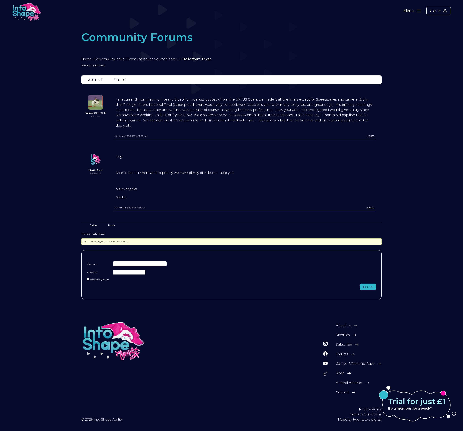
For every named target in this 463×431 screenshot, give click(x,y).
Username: (92, 264)
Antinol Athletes (349, 383)
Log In (368, 286)
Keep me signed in (99, 279)
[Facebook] (325, 353)
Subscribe (344, 345)
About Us (343, 325)
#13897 (370, 207)
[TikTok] (325, 373)
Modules (343, 335)
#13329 (370, 136)
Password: (92, 272)
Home (86, 59)
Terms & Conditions (366, 414)
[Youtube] (325, 363)
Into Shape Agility (108, 420)
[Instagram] (325, 343)
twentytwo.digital (367, 420)
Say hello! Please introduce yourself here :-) (145, 59)
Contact (342, 392)
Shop (340, 373)
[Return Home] (113, 341)
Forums (100, 59)
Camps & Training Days (355, 364)
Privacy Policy (370, 409)
